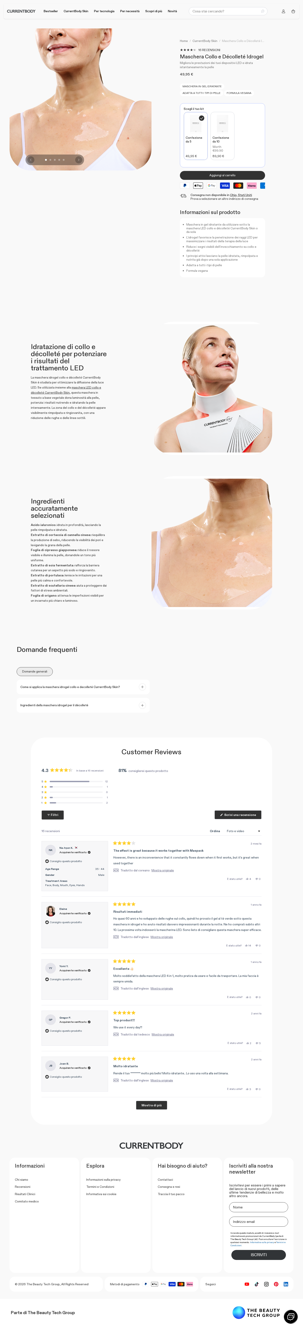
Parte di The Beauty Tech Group (43, 1312)
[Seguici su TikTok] (256, 1284)
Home (184, 41)
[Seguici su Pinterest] (276, 1284)
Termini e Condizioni (100, 1187)
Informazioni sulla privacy (103, 1180)
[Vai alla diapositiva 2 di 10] (50, 160)
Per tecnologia (104, 11)
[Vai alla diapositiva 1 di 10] (46, 160)
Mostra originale (163, 870)
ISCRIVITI (259, 1254)
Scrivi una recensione (243, 816)
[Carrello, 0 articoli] (293, 11)
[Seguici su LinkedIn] (286, 1284)
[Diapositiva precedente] (30, 159)
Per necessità (130, 11)
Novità (172, 11)
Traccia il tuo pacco (171, 1194)
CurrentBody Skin (76, 11)
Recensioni (22, 1187)
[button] (74, 781)
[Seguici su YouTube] (247, 1284)
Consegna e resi (169, 1187)
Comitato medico (27, 1201)
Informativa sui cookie (101, 1194)
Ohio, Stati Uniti (241, 195)
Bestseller (51, 11)
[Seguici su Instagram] (266, 1284)
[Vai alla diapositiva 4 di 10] (59, 160)
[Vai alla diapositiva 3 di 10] (55, 160)
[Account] (283, 11)
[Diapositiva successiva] (78, 159)
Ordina (215, 831)
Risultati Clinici (25, 1194)
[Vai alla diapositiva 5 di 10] (64, 160)
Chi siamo (21, 1180)
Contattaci (165, 1180)
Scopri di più (153, 11)
